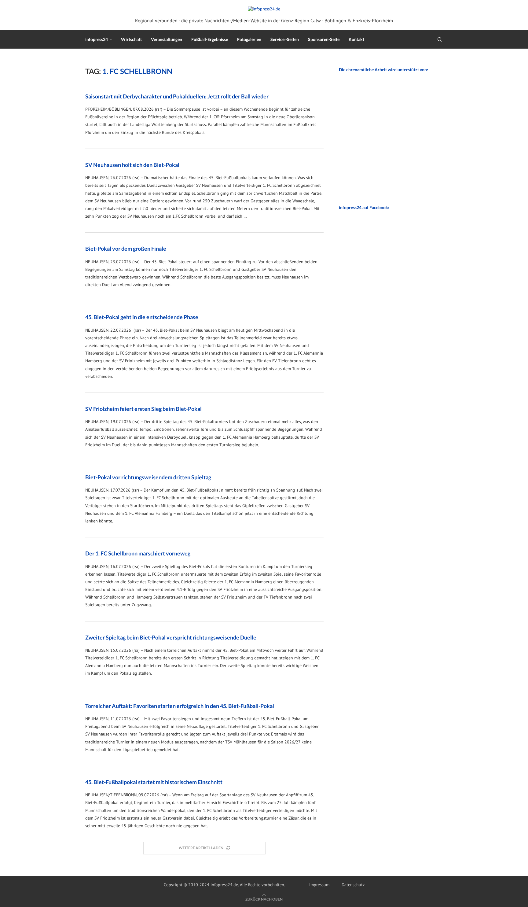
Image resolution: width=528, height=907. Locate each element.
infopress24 (96, 39)
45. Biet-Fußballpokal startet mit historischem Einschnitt (153, 782)
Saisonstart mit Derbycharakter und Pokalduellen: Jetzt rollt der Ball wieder (177, 96)
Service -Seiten (284, 39)
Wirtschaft (131, 39)
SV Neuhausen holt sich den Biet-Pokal (132, 164)
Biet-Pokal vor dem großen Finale (125, 248)
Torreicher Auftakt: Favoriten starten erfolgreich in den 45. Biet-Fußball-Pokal (179, 705)
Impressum (319, 884)
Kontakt (356, 39)
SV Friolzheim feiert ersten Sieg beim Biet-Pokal (143, 408)
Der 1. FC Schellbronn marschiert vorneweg (137, 553)
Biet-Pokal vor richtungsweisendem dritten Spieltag (148, 477)
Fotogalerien (249, 39)
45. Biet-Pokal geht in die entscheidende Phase (141, 317)
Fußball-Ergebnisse (209, 39)
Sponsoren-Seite (323, 39)
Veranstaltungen (166, 39)
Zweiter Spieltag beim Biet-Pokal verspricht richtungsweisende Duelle (170, 637)
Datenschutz (353, 884)
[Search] (440, 39)
